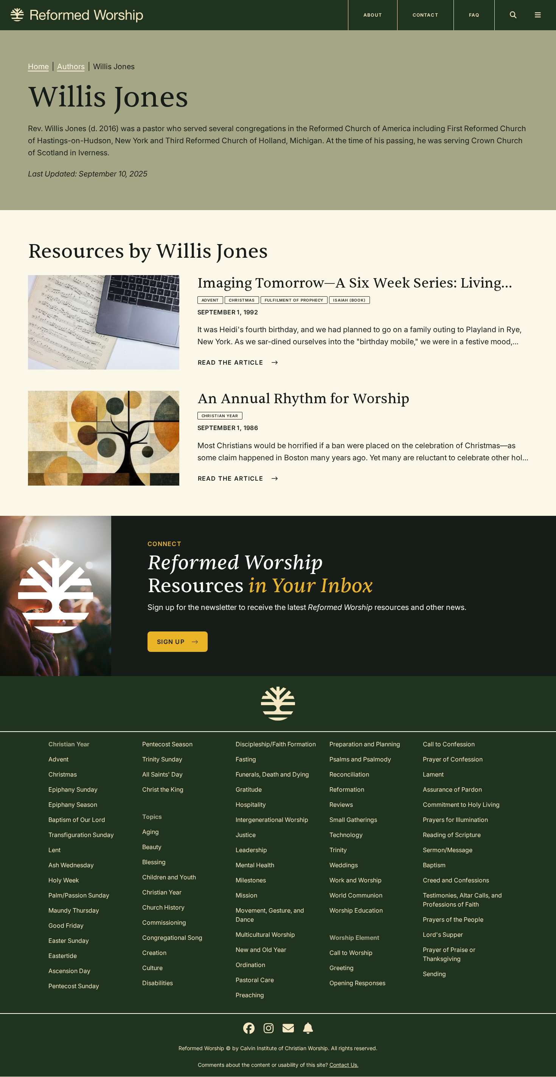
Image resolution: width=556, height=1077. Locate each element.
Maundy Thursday (73, 910)
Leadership (251, 850)
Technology (346, 835)
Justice (246, 835)
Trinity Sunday (162, 759)
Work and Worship (355, 880)
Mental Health (255, 865)
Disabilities (157, 983)
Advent (210, 300)
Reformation (346, 789)
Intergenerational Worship (272, 819)
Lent (54, 850)
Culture (152, 968)
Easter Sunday (68, 940)
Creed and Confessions (456, 880)
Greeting (341, 968)
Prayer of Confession (453, 759)
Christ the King (162, 789)
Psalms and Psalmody (360, 759)
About (372, 15)
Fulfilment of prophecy (294, 300)
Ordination (250, 965)
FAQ (474, 15)
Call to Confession (449, 744)
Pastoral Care (255, 980)
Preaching (250, 995)
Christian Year (220, 415)
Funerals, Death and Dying (272, 774)
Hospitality (251, 804)
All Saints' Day (162, 774)
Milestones (251, 880)
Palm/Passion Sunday (78, 895)
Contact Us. (344, 1065)
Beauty (152, 847)
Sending (434, 974)
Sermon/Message (447, 850)
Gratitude (249, 789)
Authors (71, 66)
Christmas (242, 300)
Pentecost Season (167, 744)
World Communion (355, 895)
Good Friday (66, 925)
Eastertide (62, 955)
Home (38, 66)
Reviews (341, 804)
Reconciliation (349, 774)
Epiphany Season (72, 804)
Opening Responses (357, 983)
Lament (433, 774)
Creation (154, 952)
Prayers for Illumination (455, 819)
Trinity (338, 850)
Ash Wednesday (71, 865)
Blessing (154, 862)
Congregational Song (172, 937)
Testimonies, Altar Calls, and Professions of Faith (462, 899)
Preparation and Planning (364, 744)
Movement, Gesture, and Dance (270, 915)
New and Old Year (261, 949)
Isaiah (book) (349, 300)
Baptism (434, 865)
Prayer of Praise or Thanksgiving (449, 954)
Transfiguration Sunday (81, 835)
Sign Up (171, 641)
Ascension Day (69, 971)
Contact (425, 15)
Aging (150, 832)
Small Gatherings (353, 819)
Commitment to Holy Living (461, 804)
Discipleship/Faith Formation (276, 744)
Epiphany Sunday (73, 789)
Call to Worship (351, 952)
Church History (163, 907)
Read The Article (232, 362)
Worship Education (356, 910)
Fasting (246, 759)
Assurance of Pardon (452, 789)
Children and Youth (169, 877)
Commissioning (164, 922)
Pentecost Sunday (73, 986)
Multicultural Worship (265, 934)
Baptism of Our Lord (76, 819)
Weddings (343, 865)
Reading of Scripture (452, 835)
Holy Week (63, 880)
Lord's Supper (443, 934)
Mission (246, 895)
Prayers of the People (453, 919)
